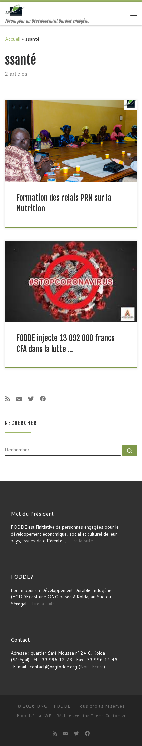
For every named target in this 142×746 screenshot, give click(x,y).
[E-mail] (19, 398)
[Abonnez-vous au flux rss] (7, 398)
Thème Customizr (108, 715)
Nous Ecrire (92, 666)
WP (48, 715)
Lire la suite (81, 541)
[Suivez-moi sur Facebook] (43, 398)
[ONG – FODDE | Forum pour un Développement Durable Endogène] (15, 10)
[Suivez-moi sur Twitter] (31, 398)
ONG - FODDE (54, 706)
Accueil (12, 38)
